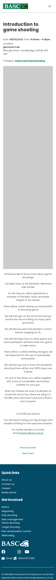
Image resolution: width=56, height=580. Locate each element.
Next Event (28, 453)
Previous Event (28, 447)
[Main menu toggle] (49, 6)
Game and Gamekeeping (30, 60)
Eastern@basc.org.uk (31, 433)
